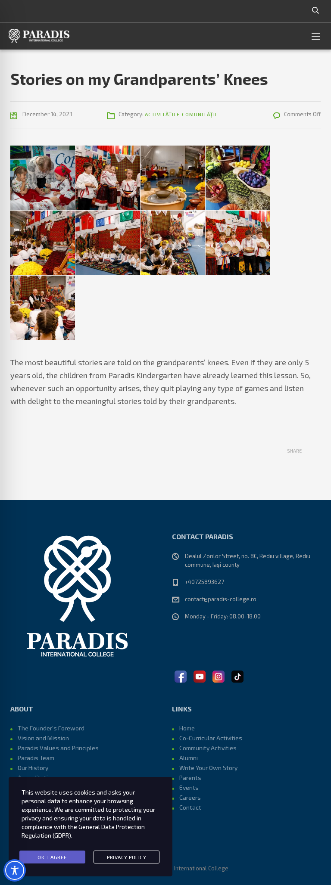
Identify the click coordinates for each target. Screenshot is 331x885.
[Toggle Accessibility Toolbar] (14, 870)
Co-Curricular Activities (210, 738)
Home (187, 728)
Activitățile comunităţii (181, 114)
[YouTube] (199, 675)
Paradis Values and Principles (58, 747)
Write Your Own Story (208, 767)
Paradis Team (36, 757)
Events (189, 787)
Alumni (188, 757)
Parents (190, 777)
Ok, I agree (52, 857)
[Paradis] (40, 36)
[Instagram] (218, 675)
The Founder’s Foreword (51, 728)
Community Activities (208, 747)
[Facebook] (180, 675)
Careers (190, 797)
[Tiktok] (237, 675)
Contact (190, 807)
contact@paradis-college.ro (220, 599)
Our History (33, 767)
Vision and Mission (43, 738)
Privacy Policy (126, 857)
